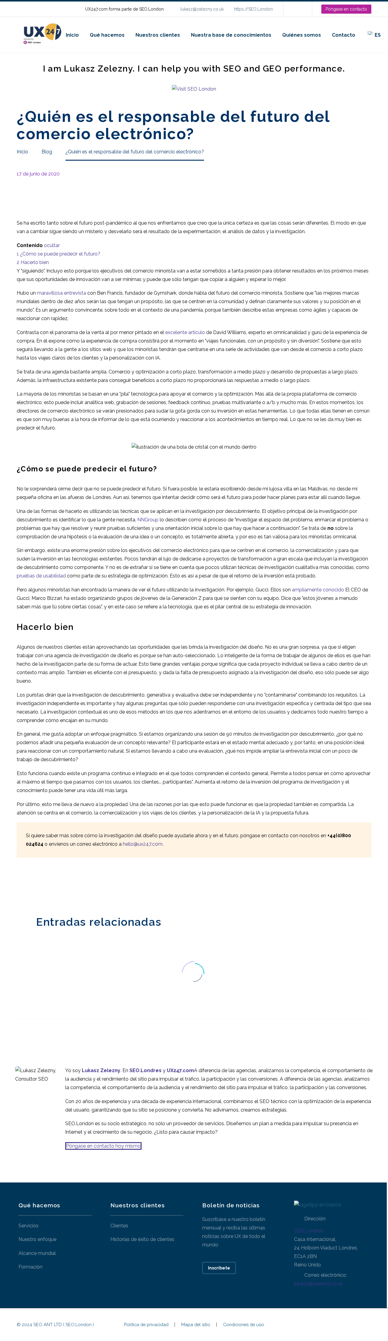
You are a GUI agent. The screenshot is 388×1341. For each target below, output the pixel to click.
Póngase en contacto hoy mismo (103, 1146)
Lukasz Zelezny (101, 1070)
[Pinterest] (38, 885)
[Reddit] (66, 885)
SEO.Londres (308, 1231)
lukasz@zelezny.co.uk (202, 9)
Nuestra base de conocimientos (231, 35)
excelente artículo (185, 332)
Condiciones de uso (243, 1325)
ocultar (52, 245)
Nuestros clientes (157, 35)
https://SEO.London (253, 9)
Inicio (72, 35)
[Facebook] (20, 885)
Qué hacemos (107, 35)
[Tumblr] (47, 885)
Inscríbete (219, 1268)
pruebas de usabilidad (41, 576)
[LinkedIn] (297, 9)
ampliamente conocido (318, 590)
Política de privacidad (146, 1325)
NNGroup (148, 520)
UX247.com (180, 1070)
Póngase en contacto (346, 9)
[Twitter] (29, 885)
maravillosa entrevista (61, 293)
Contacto (343, 35)
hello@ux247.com (142, 844)
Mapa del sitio (195, 1325)
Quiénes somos (301, 35)
